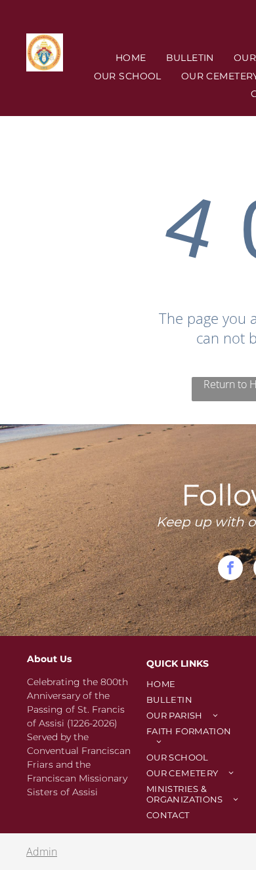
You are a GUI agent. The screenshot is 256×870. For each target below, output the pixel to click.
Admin (41, 851)
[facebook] (230, 569)
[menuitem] (131, 58)
